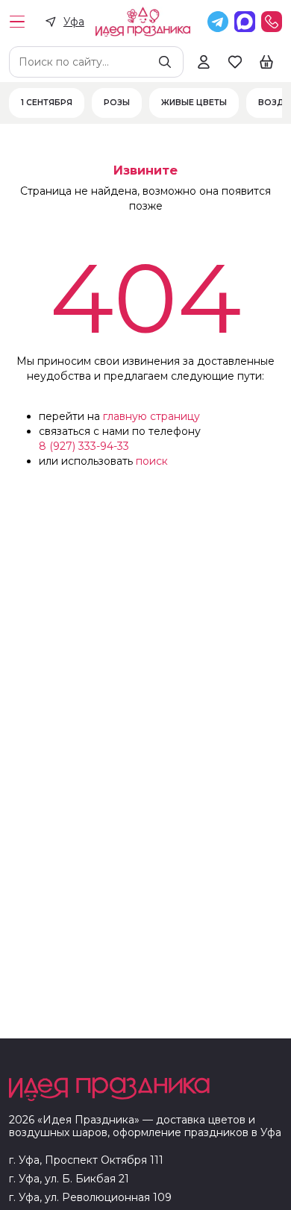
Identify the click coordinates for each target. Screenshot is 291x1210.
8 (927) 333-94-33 (84, 446)
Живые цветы (194, 102)
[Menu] (17, 21)
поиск (152, 461)
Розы (117, 102)
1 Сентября (46, 102)
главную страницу (151, 416)
